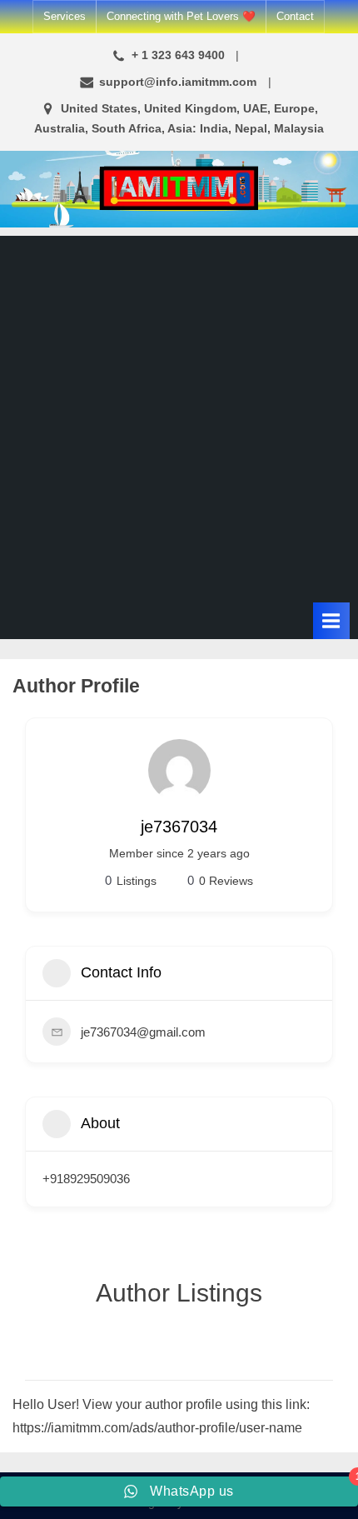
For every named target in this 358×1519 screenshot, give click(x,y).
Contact (295, 16)
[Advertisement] (179, 415)
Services (64, 16)
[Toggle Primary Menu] (331, 620)
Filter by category (318, 1363)
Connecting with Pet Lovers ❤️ (181, 16)
